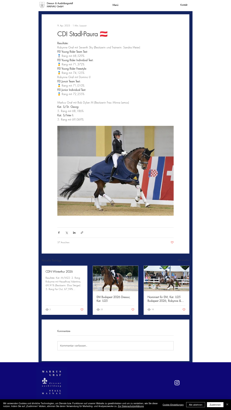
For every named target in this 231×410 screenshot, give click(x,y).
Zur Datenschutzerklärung (131, 406)
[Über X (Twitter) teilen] (66, 232)
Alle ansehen (183, 259)
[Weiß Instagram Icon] (177, 382)
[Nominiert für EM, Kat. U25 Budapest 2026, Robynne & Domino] (166, 278)
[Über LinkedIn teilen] (74, 232)
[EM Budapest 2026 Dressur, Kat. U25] (115, 278)
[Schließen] (227, 404)
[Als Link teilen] (81, 232)
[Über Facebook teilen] (58, 232)
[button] (115, 5)
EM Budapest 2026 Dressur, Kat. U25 (113, 299)
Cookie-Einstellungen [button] (173, 404)
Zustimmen (215, 404)
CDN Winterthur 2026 (59, 271)
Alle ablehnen (195, 404)
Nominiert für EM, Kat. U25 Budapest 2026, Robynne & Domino (164, 299)
